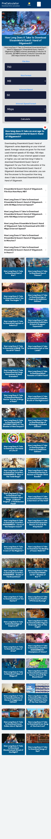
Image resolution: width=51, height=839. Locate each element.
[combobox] (39, 4)
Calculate (25, 119)
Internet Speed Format (26, 104)
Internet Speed (26, 90)
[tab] (25, 190)
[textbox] (39, 4)
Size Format (26, 76)
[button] (25, 190)
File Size (26, 61)
